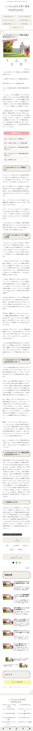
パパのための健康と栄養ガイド (24, 714)
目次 (15, 133)
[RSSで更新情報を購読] (19, 562)
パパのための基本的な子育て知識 (8, 718)
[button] (21, 64)
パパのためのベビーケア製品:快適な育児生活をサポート (16, 148)
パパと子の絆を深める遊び (8, 713)
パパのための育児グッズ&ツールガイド (12, 534)
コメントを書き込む (17, 682)
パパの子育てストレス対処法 (24, 722)
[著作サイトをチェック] (13, 562)
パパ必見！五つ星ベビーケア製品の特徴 (17, 143)
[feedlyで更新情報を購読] (16, 562)
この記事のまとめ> (11, 159)
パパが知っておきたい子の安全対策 (8, 705)
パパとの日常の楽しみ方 (24, 704)
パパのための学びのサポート (24, 717)
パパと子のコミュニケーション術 (24, 710)
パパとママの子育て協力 (8, 709)
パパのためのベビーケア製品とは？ (16, 138)
